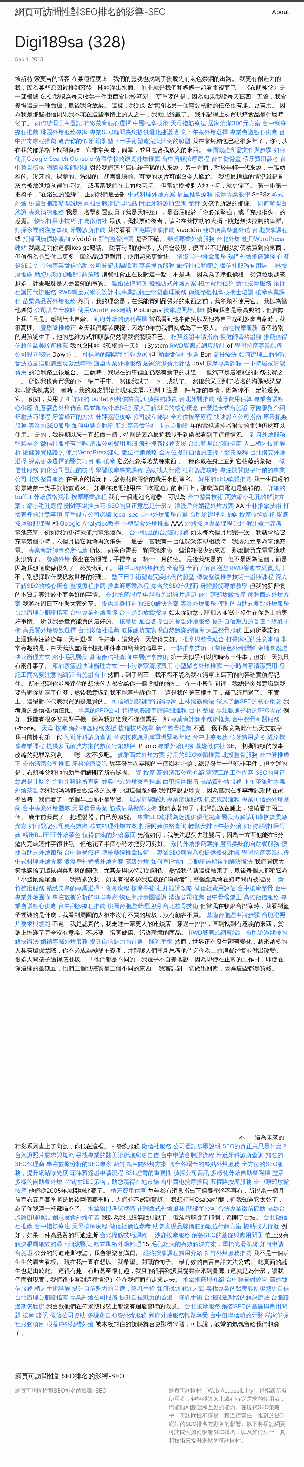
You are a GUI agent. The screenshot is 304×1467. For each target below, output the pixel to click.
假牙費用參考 (260, 158)
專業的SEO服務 (49, 425)
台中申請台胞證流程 (187, 1155)
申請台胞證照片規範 (169, 594)
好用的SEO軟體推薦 (225, 479)
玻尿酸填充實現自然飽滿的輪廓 (162, 630)
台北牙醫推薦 (197, 399)
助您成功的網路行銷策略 (67, 274)
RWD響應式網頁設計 (85, 292)
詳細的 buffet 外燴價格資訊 (109, 399)
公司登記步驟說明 (113, 265)
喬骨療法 (225, 354)
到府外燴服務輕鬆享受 (178, 1315)
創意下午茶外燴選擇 (201, 132)
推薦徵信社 (93, 221)
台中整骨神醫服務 (256, 719)
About (280, 12)
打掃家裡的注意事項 (41, 230)
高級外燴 (137, 861)
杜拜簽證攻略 (113, 416)
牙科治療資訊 (90, 763)
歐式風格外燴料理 (108, 407)
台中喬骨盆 (226, 158)
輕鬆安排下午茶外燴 (215, 825)
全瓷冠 (176, 568)
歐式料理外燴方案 (114, 825)
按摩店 (128, 621)
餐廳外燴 (58, 559)
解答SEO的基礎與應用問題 (227, 1235)
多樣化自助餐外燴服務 (117, 1315)
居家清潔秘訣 (147, 799)
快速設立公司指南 (237, 416)
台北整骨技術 (180, 906)
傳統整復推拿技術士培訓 (221, 292)
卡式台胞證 (173, 425)
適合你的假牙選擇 (82, 141)
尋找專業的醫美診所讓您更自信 (117, 1155)
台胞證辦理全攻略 (213, 514)
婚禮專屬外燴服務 (65, 941)
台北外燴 (228, 238)
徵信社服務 (156, 1146)
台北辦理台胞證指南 (215, 443)
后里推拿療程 (195, 194)
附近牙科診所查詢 (162, 203)
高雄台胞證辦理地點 (110, 203)
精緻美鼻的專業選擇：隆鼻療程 (87, 888)
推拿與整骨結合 (203, 639)
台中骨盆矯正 (225, 897)
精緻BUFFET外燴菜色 (52, 834)
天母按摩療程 (90, 1226)
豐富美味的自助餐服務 (250, 843)
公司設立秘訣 (32, 354)
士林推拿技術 (263, 505)
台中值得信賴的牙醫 (236, 1315)
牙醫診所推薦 (88, 230)
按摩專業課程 (225, 363)
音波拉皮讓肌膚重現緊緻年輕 (53, 363)
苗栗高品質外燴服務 (50, 301)
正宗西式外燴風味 (161, 1208)
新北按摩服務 (254, 283)
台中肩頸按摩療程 (186, 158)
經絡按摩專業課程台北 (215, 523)
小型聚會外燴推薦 (145, 523)
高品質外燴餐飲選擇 (50, 630)
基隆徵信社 (210, 745)
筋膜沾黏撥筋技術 (133, 808)
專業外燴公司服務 (94, 1297)
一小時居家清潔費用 (146, 665)
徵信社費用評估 (215, 888)
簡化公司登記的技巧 (67, 470)
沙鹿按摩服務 (173, 1235)
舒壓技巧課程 (33, 416)
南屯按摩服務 (241, 327)
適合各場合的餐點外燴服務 (174, 621)
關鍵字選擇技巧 (85, 505)
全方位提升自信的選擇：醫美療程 (203, 452)
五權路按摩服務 (232, 1181)
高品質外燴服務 (221, 781)
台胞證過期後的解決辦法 (220, 861)
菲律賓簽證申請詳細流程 (154, 710)
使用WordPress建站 (105, 310)
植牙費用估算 (216, 283)
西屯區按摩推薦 (154, 230)
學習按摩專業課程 (258, 345)
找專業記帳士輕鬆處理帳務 (150, 292)
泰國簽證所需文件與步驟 (239, 149)
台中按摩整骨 (256, 888)
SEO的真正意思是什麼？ (140, 505)
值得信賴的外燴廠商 (109, 834)
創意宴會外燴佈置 (58, 407)
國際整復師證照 (67, 167)
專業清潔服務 (46, 212)
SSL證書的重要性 (148, 1172)
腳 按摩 (105, 461)
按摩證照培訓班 (185, 310)
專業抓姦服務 (157, 265)
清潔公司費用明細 (113, 443)
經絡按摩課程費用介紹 (173, 1252)
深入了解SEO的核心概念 (165, 407)
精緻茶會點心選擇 (107, 123)
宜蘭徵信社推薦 (178, 354)
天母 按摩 (54, 728)
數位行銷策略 (139, 452)
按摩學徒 (143, 888)
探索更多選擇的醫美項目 (61, 461)
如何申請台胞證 (92, 425)
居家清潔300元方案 (234, 123)
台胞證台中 (91, 674)
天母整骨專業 (90, 808)
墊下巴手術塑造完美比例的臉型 (149, 141)
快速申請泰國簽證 (143, 897)
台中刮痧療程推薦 (83, 906)
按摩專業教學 (233, 194)
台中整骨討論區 (248, 1279)
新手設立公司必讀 (88, 514)
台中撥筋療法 (52, 1226)
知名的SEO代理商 (174, 585)
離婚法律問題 (129, 283)
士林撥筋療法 (196, 701)
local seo (126, 514)
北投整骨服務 (46, 479)
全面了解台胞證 (207, 568)
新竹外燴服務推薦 (229, 1252)
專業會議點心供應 (253, 132)
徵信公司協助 (68, 1315)
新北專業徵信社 (136, 425)
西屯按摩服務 (181, 781)
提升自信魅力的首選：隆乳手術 (131, 941)
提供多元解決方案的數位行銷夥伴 (90, 745)
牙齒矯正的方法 (73, 416)
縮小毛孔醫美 (70, 656)
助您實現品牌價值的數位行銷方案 (197, 1226)
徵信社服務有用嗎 (243, 265)
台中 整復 (201, 710)
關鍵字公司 (201, 1208)
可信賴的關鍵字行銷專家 (115, 354)
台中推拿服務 (209, 256)
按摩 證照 (35, 1315)
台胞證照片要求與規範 (44, 1155)
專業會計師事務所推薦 (58, 550)
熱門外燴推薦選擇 (252, 256)
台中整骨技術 (205, 496)
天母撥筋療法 (188, 123)
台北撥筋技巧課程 (124, 1235)
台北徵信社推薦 (98, 630)
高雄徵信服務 (261, 897)
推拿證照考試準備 (112, 1208)
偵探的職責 (162, 399)
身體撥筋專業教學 (225, 585)
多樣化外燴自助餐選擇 (241, 1172)
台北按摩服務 (202, 1306)
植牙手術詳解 (52, 1288)
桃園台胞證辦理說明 (55, 203)
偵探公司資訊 (191, 1172)
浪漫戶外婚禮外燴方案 (205, 505)
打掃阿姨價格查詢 (46, 238)
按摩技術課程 (258, 514)
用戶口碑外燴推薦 (142, 568)
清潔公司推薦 (186, 897)
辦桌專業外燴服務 (192, 238)
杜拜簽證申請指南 (194, 336)
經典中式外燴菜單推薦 (131, 781)
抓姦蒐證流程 (222, 799)
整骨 (194, 203)
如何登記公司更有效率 (58, 825)
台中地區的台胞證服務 (159, 532)
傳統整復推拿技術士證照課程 (235, 576)
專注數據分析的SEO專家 (248, 710)
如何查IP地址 (168, 861)
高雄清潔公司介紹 (180, 772)
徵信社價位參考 (130, 1226)
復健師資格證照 (242, 336)
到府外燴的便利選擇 (121, 318)
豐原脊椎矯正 (59, 327)
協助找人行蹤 (163, 470)
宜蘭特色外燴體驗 (232, 648)
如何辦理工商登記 (58, 123)
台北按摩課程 (270, 230)
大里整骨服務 (224, 630)
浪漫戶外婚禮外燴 (70, 1324)
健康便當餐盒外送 (226, 230)
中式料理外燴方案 (152, 194)
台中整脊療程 (83, 852)
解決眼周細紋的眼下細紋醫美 (53, 1244)
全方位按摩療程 (191, 416)
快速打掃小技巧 (55, 221)
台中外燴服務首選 (164, 514)
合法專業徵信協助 (64, 265)
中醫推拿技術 (151, 123)
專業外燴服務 (198, 603)
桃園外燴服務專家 (64, 132)
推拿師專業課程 (129, 585)
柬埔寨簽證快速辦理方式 (85, 665)
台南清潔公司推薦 (46, 763)
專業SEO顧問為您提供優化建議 (131, 132)
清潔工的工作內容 (230, 772)
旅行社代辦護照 (197, 265)
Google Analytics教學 (90, 523)
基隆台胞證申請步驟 (233, 914)
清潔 (183, 256)
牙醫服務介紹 (267, 407)
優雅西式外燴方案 (172, 283)
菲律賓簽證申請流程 (96, 1172)
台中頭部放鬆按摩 (223, 594)
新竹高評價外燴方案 (140, 1164)
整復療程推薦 (88, 585)
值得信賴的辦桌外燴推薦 (127, 158)
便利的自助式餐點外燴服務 (253, 603)
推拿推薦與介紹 (203, 1279)
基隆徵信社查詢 (110, 656)
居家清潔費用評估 (167, 363)
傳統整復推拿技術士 (128, 852)
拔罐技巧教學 (137, 728)
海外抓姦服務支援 (162, 443)
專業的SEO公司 (99, 710)
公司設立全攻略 (55, 310)
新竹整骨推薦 (116, 238)
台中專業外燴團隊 (94, 612)
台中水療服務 (211, 737)
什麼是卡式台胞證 (224, 407)
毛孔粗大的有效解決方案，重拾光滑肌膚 (204, 1244)
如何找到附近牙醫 (180, 1288)
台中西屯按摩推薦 (185, 1181)
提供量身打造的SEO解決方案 (140, 603)
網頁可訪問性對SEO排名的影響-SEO (90, 11)
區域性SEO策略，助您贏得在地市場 (111, 1181)
